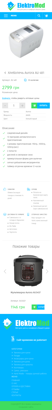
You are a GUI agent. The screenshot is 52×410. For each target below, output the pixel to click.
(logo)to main (26, 6)
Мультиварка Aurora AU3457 (23, 292)
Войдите (6, 98)
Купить (43, 105)
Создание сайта (26, 407)
